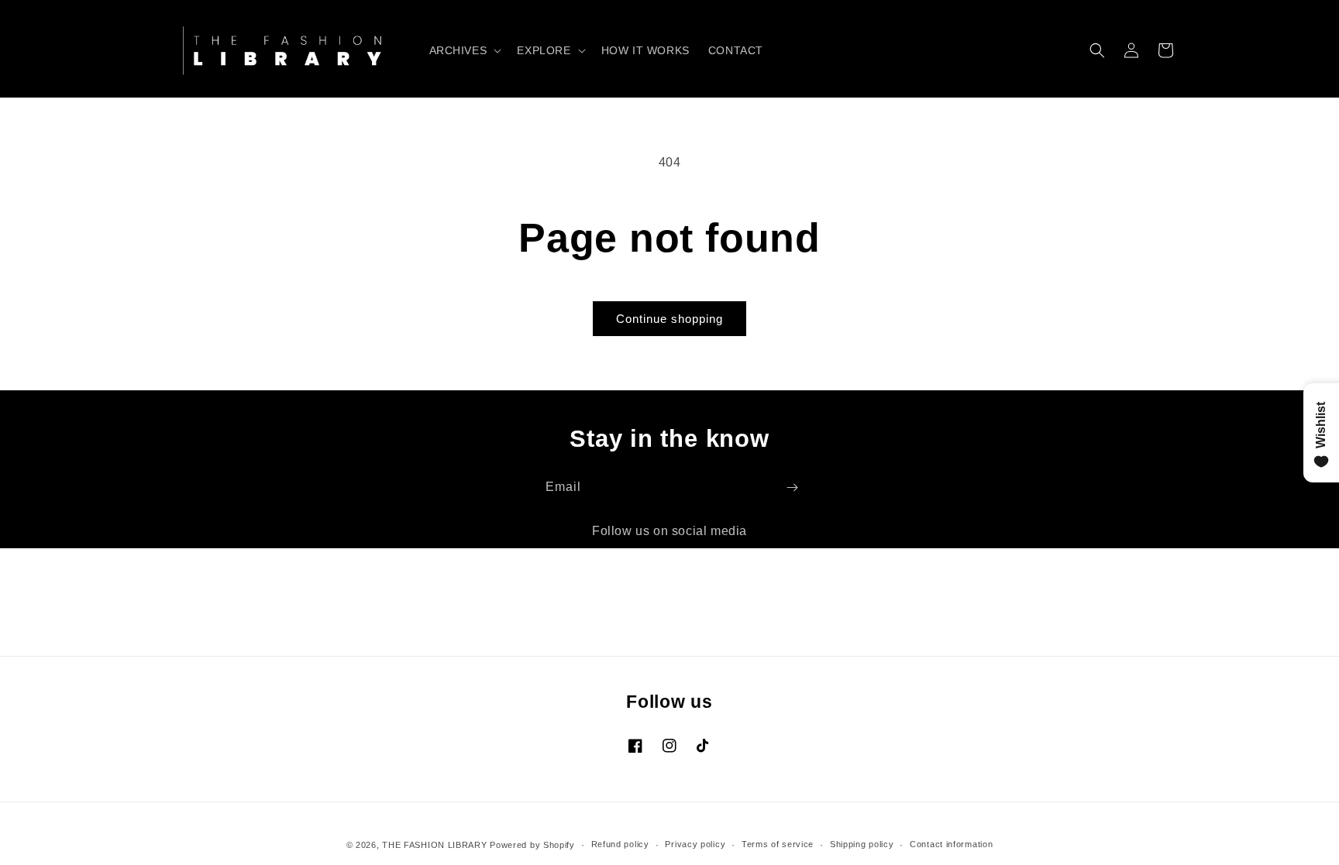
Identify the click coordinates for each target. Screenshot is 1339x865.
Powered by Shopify (532, 845)
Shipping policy (862, 844)
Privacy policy (695, 844)
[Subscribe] (792, 487)
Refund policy (620, 844)
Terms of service (778, 844)
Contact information (951, 844)
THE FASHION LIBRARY (434, 845)
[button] (464, 50)
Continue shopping (669, 318)
